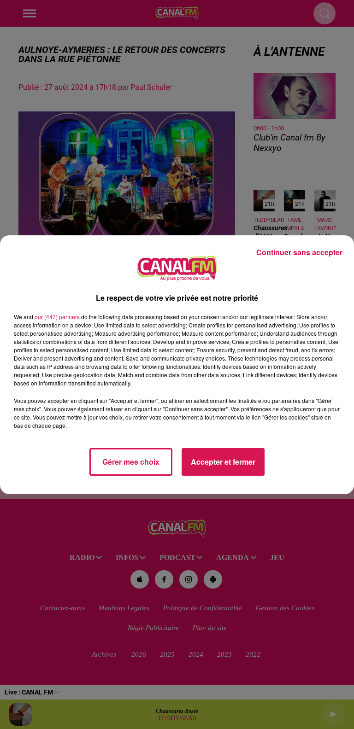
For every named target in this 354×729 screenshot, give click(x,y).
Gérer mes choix (130, 461)
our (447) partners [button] (57, 317)
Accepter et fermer (223, 461)
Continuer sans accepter (299, 252)
